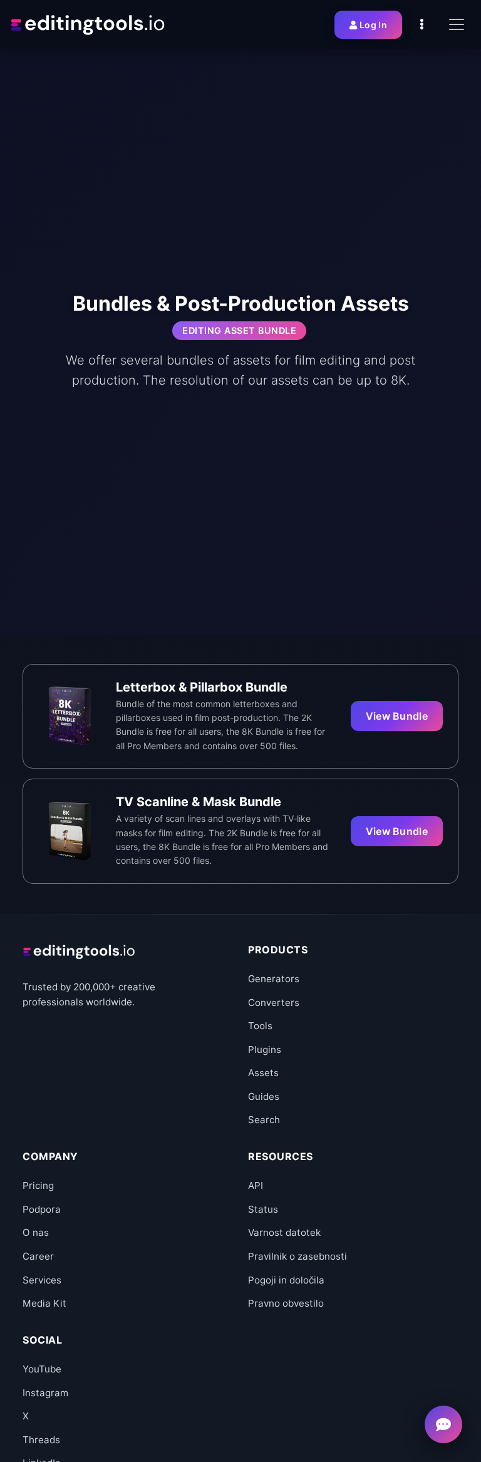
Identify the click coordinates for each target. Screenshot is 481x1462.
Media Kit (44, 1303)
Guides (263, 1096)
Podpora (42, 1209)
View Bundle (397, 716)
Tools (260, 1026)
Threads (41, 1440)
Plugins (264, 1049)
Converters (273, 1002)
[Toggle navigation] (456, 24)
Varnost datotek (284, 1232)
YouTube (42, 1369)
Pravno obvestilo (286, 1303)
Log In (373, 24)
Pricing (38, 1185)
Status (263, 1209)
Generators (273, 979)
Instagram (45, 1393)
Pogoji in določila (286, 1280)
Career (38, 1256)
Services (42, 1280)
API (255, 1185)
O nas (36, 1232)
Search (264, 1120)
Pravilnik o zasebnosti (297, 1256)
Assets (263, 1073)
